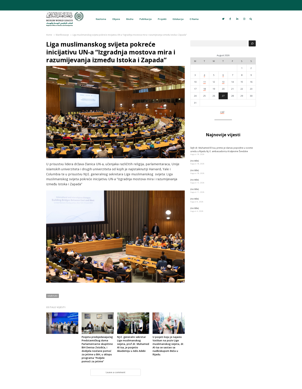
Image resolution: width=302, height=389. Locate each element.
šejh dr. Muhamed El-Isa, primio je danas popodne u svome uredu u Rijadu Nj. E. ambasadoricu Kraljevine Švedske (221, 149)
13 (223, 81)
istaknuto (52, 295)
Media (129, 19)
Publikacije (145, 19)
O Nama (194, 19)
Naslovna (101, 19)
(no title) (194, 160)
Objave (116, 19)
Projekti (162, 19)
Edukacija (178, 19)
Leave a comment (115, 372)
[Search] (252, 43)
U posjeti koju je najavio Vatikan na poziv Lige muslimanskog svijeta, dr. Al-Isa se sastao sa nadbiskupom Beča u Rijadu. (168, 345)
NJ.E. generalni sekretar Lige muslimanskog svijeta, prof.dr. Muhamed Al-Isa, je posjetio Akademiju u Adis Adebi (133, 344)
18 (204, 88)
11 (204, 81)
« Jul (222, 111)
